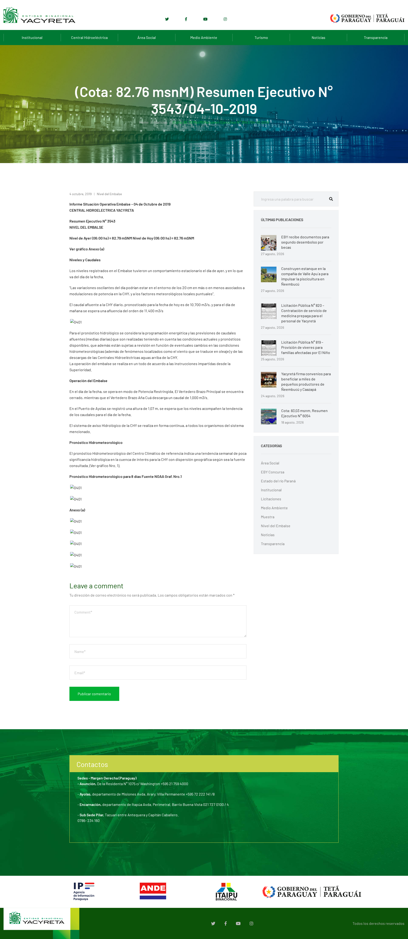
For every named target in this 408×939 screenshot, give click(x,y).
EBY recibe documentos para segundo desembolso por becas (305, 242)
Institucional (32, 37)
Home (144, 122)
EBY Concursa (272, 472)
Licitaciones (271, 499)
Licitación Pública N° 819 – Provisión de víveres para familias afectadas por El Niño (305, 347)
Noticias (318, 37)
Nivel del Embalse (109, 194)
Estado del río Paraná (278, 481)
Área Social (146, 37)
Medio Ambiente (203, 37)
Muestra (267, 516)
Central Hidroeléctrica (89, 37)
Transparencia (375, 37)
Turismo (261, 37)
